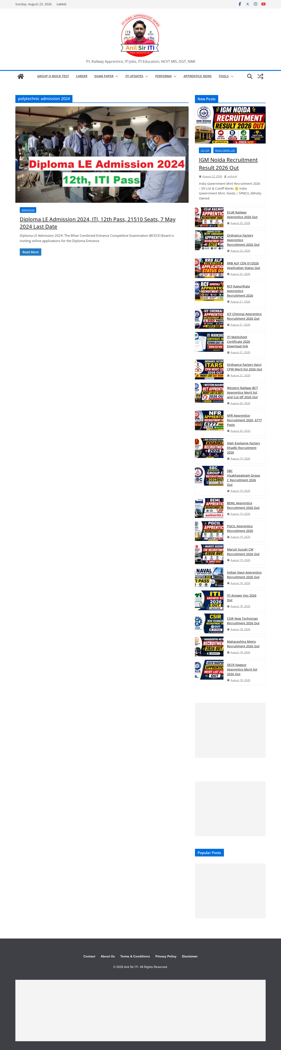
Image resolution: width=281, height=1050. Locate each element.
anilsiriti (232, 176)
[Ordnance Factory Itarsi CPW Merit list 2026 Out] (209, 370)
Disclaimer (190, 956)
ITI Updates (134, 76)
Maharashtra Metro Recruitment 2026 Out (243, 643)
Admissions (28, 210)
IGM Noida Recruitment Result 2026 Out (228, 163)
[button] (115, 76)
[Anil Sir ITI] (20, 76)
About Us (108, 956)
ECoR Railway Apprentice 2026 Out (242, 214)
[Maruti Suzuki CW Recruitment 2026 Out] (209, 554)
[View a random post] (260, 76)
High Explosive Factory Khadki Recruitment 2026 (243, 447)
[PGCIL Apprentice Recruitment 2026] (209, 531)
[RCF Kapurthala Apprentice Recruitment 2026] (209, 293)
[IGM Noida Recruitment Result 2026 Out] (230, 125)
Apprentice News (198, 76)
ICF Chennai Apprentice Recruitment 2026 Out (244, 316)
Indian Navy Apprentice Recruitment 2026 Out (244, 574)
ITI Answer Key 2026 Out (241, 597)
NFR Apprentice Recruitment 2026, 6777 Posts (244, 420)
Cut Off (205, 150)
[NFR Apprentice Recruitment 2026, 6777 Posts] (209, 423)
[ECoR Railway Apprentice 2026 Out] (209, 217)
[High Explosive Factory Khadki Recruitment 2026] (209, 450)
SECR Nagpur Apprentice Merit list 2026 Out (242, 669)
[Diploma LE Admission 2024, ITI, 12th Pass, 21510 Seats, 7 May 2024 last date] (102, 154)
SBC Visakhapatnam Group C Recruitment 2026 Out (243, 478)
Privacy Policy (166, 956)
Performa (163, 76)
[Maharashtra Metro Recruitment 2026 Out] (209, 647)
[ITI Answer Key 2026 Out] (209, 601)
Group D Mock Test (53, 76)
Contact (89, 956)
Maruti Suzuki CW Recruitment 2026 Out (243, 551)
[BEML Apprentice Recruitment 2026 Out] (209, 508)
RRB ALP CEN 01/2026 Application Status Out (243, 265)
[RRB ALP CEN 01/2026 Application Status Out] (209, 268)
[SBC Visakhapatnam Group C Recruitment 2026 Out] (209, 480)
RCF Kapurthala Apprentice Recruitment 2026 (240, 291)
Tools (224, 76)
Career (81, 76)
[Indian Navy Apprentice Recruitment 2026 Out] (209, 577)
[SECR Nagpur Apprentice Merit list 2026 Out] (209, 672)
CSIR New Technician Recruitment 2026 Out (243, 620)
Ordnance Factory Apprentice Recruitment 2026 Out (243, 240)
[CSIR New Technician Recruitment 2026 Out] (209, 624)
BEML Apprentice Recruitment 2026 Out (243, 505)
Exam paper (103, 76)
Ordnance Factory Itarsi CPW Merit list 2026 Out (244, 367)
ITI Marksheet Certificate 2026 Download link (238, 341)
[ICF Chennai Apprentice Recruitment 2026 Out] (209, 319)
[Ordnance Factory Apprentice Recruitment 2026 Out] (209, 242)
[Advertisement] (230, 730)
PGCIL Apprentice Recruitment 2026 (240, 528)
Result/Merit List (225, 150)
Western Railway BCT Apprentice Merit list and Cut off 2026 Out (242, 392)
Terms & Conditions (135, 956)
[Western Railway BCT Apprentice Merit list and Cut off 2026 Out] (209, 395)
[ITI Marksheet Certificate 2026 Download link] (209, 344)
